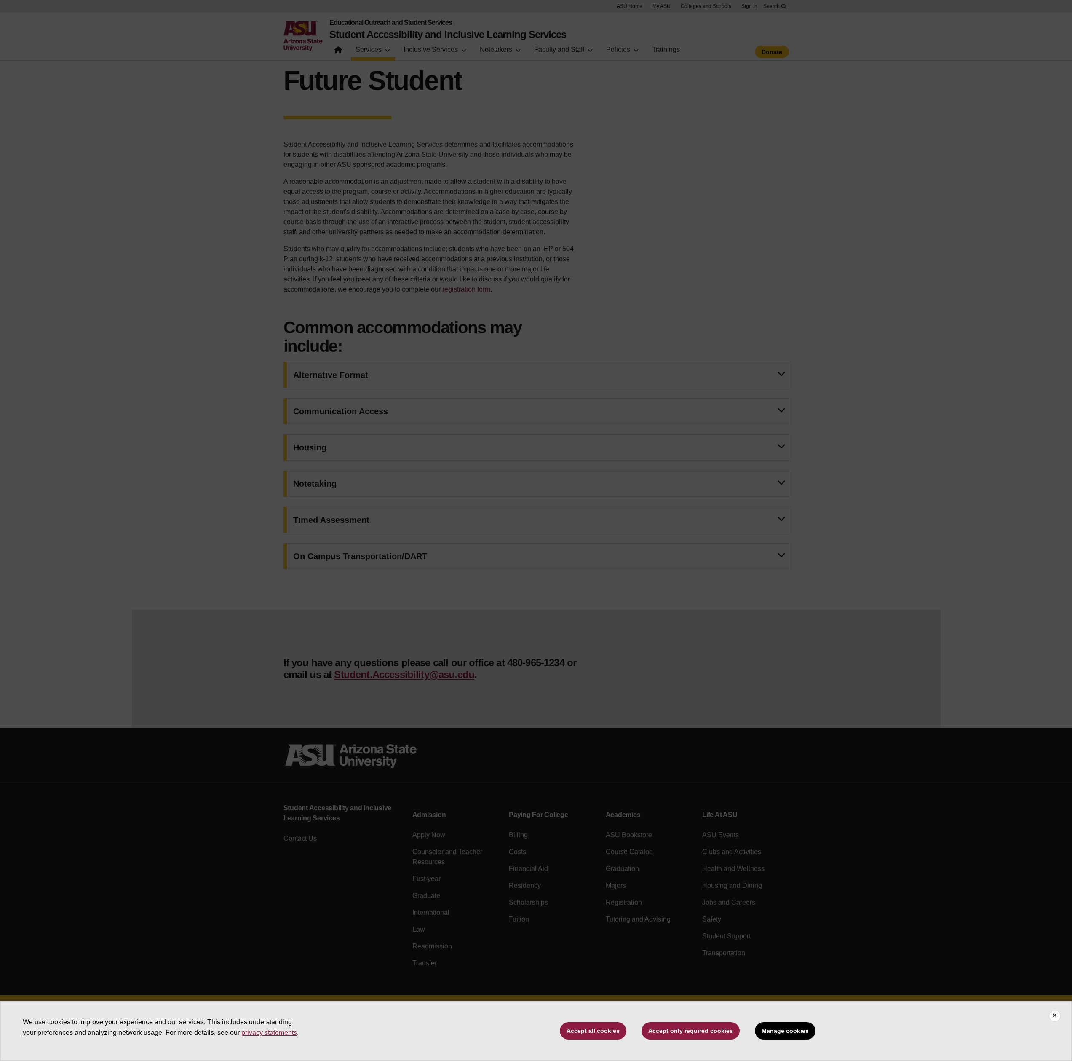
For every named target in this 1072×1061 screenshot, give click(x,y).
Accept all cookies (593, 1030)
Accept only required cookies (690, 1030)
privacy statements (269, 1032)
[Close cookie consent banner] (1055, 1016)
